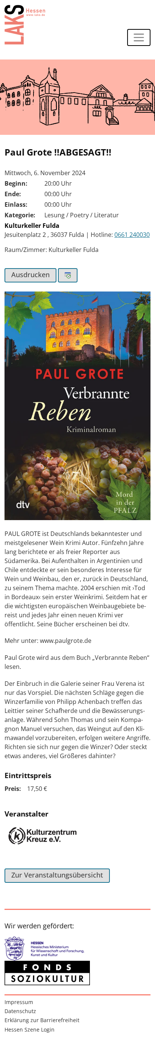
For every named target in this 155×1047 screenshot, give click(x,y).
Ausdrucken (30, 274)
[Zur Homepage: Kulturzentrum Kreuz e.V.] (42, 840)
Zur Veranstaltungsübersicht (57, 874)
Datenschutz (20, 1011)
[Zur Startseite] (25, 24)
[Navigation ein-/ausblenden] (138, 37)
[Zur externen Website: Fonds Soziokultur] (47, 973)
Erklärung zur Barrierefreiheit (42, 1020)
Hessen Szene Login (30, 1029)
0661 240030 (132, 234)
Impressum (19, 1002)
